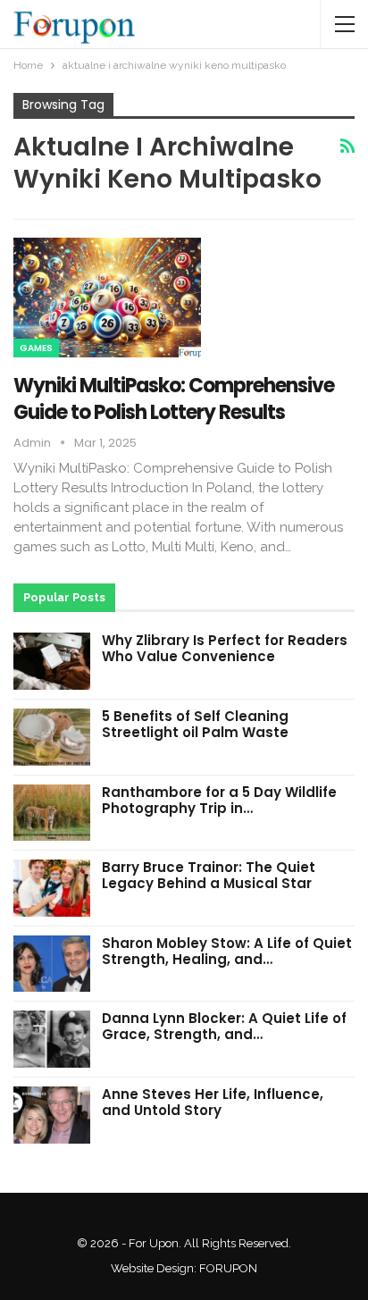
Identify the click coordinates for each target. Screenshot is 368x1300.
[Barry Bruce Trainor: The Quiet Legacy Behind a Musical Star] (51, 888)
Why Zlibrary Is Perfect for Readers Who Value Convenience (224, 648)
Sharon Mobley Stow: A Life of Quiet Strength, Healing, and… (227, 951)
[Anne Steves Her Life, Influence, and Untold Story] (51, 1115)
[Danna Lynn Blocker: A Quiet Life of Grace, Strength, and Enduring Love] (51, 1039)
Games (36, 348)
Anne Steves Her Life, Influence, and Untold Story (212, 1102)
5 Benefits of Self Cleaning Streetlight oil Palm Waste (195, 724)
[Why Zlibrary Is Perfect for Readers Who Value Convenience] (51, 661)
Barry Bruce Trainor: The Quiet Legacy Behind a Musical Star (208, 875)
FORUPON (228, 1268)
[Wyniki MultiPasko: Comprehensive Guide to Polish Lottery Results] (107, 297)
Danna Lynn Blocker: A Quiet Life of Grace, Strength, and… (224, 1026)
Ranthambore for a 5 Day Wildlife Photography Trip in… (219, 800)
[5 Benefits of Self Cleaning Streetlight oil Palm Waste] (51, 737)
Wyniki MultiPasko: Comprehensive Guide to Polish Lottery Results (173, 399)
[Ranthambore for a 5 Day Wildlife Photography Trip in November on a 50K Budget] (51, 813)
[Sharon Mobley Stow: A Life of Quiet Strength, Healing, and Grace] (51, 964)
